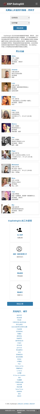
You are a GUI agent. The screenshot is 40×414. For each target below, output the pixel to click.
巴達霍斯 (19, 329)
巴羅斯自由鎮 (19, 382)
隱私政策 (20, 403)
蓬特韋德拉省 (19, 340)
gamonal (19, 347)
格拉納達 (19, 317)
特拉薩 (19, 320)
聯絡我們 (32, 403)
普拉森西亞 (19, 350)
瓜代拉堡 (19, 345)
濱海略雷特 (19, 354)
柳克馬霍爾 (19, 357)
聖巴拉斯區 (19, 324)
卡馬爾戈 (19, 361)
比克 (19, 352)
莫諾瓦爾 (19, 387)
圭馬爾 (19, 373)
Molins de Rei (19, 366)
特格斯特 (19, 391)
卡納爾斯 (19, 380)
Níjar (19, 364)
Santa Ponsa (19, 389)
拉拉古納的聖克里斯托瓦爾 (19, 327)
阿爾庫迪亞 (19, 368)
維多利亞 (19, 315)
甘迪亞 (19, 343)
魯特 (19, 394)
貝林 (19, 377)
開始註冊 (20, 304)
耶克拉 (19, 359)
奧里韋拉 (19, 336)
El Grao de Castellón (19, 375)
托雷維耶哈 (19, 331)
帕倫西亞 (19, 338)
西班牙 (19, 396)
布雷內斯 (19, 384)
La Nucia (19, 370)
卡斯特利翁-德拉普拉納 (19, 322)
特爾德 (19, 333)
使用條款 (26, 403)
